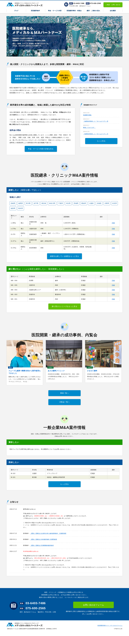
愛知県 (83, 203)
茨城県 (76, 203)
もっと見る (101, 141)
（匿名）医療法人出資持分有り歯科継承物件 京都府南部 (48, 533)
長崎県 (13, 203)
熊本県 (20, 208)
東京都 (44, 203)
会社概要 (113, 10)
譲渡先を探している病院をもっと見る (64, 256)
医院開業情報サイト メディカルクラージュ (110, 625)
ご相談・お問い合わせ (113, 4)
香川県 (28, 203)
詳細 (113, 223)
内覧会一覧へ (64, 402)
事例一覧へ (64, 393)
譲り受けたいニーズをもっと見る (64, 306)
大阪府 (91, 203)
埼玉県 (68, 203)
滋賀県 (13, 208)
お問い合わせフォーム (93, 605)
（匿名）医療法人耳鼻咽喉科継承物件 (42, 545)
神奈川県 (52, 203)
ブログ (16, 10)
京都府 (99, 203)
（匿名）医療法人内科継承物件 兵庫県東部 (43, 539)
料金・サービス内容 (55, 10)
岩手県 (36, 203)
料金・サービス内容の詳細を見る (41, 149)
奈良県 (114, 203)
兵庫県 (107, 203)
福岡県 (20, 203)
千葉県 (60, 203)
